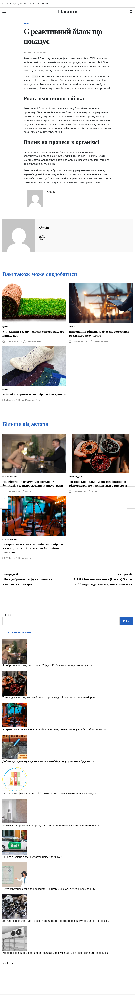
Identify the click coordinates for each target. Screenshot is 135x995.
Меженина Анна (33, 341)
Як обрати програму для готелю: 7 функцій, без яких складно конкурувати (47, 665)
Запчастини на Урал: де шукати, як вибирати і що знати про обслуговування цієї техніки (55, 920)
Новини (68, 11)
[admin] (18, 235)
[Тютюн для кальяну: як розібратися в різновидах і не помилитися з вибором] (14, 683)
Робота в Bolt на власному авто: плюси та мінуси (32, 857)
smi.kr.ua (7, 963)
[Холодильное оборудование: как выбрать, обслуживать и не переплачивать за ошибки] (14, 938)
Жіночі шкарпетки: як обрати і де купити (34, 394)
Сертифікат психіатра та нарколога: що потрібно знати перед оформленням (49, 889)
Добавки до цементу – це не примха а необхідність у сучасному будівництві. (48, 761)
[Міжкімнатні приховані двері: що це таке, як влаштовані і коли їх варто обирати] (14, 811)
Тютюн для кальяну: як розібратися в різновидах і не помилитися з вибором (48, 697)
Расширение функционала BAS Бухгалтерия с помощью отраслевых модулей (50, 793)
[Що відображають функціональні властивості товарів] (4, 497)
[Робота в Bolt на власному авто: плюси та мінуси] (14, 842)
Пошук (6, 614)
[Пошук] (131, 12)
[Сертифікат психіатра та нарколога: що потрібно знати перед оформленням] (14, 874)
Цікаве (27, 24)
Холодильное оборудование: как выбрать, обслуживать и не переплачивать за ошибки (55, 952)
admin (43, 52)
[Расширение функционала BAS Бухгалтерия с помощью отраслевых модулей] (14, 779)
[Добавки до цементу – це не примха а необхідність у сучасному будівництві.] (14, 747)
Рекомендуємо (9, 477)
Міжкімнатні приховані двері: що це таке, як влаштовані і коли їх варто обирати (50, 825)
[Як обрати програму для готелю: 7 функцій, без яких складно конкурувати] (14, 651)
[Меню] (4, 12)
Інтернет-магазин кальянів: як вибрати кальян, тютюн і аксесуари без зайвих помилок (32, 548)
